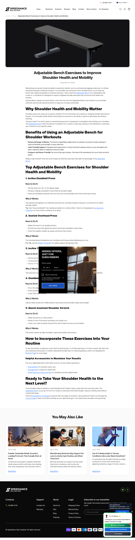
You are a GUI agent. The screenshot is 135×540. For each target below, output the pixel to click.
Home (8, 16)
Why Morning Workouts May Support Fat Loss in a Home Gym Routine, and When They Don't (67, 456)
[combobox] (46, 267)
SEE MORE (53, 285)
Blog (14, 16)
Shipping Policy (74, 505)
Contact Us (40, 505)
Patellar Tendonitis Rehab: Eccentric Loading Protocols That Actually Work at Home (24, 456)
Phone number (46, 263)
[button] (39, 9)
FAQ (54, 509)
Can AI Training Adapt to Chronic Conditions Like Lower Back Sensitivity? (108, 454)
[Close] (94, 249)
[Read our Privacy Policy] (63, 278)
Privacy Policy (73, 513)
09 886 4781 (107, 2)
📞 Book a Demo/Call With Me (118, 529)
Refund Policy (73, 509)
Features (56, 517)
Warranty (39, 509)
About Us (56, 505)
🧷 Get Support (117, 534)
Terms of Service (74, 517)
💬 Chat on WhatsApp (121, 525)
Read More (12, 471)
